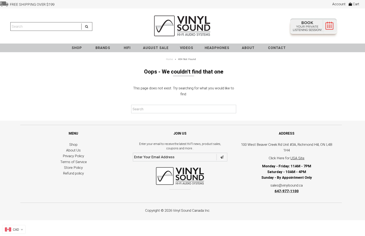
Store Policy (73, 167)
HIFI (127, 48)
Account (339, 4)
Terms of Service (73, 162)
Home (169, 59)
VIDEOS (186, 48)
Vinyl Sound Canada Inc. (191, 210)
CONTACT (277, 48)
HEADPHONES (217, 48)
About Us (73, 150)
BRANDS (102, 48)
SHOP (77, 48)
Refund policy (73, 173)
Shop (73, 144)
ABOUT (248, 48)
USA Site (297, 158)
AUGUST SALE (156, 48)
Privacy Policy (73, 156)
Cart (355, 4)
